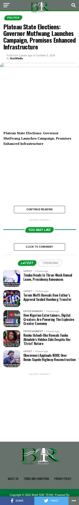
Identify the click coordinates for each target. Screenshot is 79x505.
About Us (13, 479)
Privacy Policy (62, 479)
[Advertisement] (39, 402)
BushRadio (16, 58)
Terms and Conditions (36, 479)
